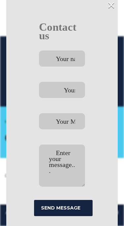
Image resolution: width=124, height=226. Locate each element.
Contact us (57, 31)
